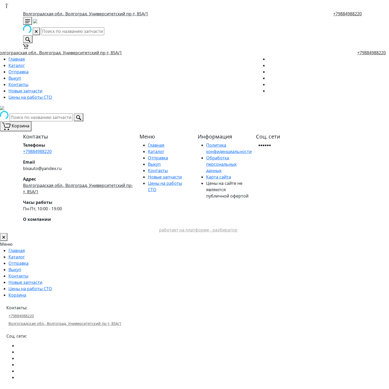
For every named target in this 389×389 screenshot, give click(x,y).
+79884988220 (347, 14)
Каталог (16, 65)
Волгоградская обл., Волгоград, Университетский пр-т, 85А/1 (85, 14)
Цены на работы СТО (30, 97)
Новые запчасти (25, 91)
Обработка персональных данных (221, 164)
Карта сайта (218, 177)
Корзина (17, 295)
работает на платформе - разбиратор (198, 230)
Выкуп (14, 78)
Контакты (18, 84)
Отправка (18, 72)
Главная (16, 59)
